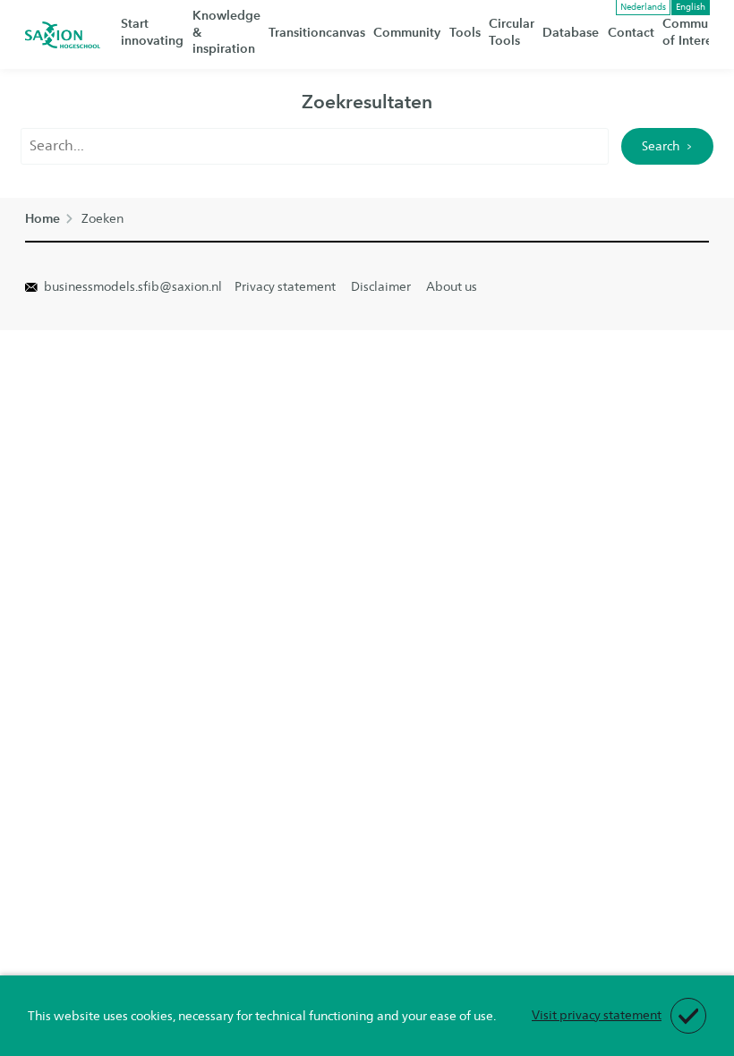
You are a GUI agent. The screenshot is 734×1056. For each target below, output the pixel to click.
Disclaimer (381, 286)
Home (42, 218)
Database (570, 32)
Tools (465, 32)
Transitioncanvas (317, 32)
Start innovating (152, 32)
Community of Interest (696, 32)
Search (660, 146)
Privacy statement (285, 286)
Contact (631, 32)
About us (451, 286)
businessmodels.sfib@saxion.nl (131, 286)
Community (406, 32)
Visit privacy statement (596, 1015)
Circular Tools (511, 32)
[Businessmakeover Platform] (62, 34)
